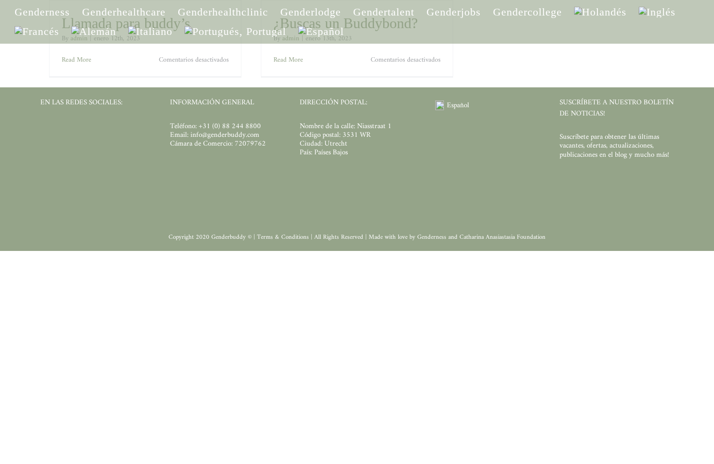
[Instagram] (61, 128)
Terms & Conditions (284, 237)
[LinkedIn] (78, 128)
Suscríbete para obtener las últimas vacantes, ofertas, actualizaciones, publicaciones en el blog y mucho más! (614, 146)
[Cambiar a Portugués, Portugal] (235, 31)
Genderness (432, 237)
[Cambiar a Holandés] (600, 12)
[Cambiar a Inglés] (657, 12)
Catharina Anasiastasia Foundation (502, 237)
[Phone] (127, 128)
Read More (76, 60)
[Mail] (111, 128)
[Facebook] (45, 128)
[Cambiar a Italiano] (150, 31)
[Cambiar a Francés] (37, 31)
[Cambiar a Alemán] (93, 31)
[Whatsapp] (94, 128)
